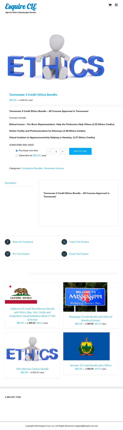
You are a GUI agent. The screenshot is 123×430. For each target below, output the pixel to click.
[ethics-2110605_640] (61, 55)
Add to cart (80, 151)
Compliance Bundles (32, 168)
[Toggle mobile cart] (110, 5)
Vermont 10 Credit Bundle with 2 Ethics (90, 365)
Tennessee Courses (54, 168)
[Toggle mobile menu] (116, 5)
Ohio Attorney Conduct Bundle (32, 368)
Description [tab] (10, 183)
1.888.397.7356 (13, 397)
